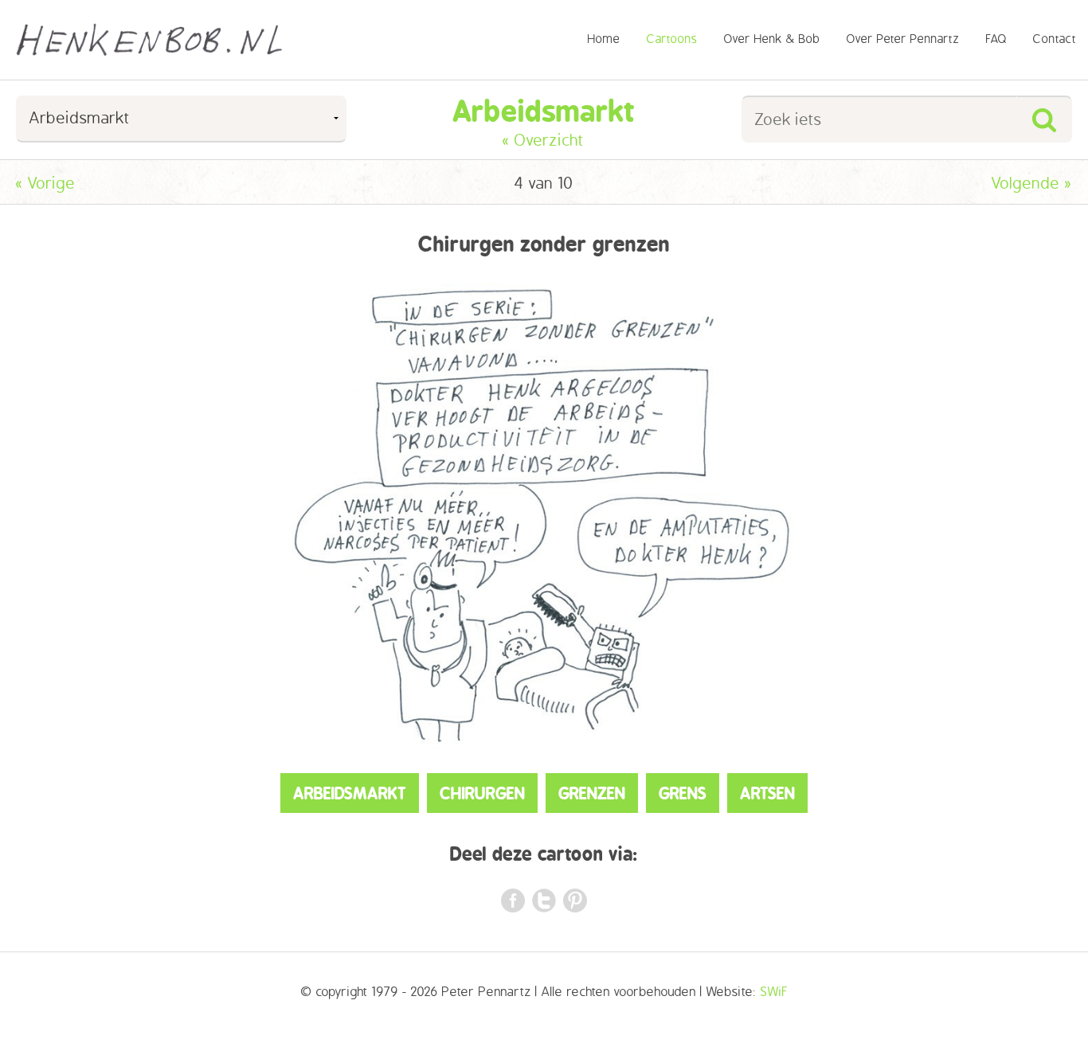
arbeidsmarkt (349, 793)
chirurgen (482, 793)
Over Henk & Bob (772, 39)
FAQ (996, 39)
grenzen (591, 793)
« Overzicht (544, 140)
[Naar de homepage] (149, 40)
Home (604, 39)
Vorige (46, 183)
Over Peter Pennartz (903, 39)
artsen (767, 793)
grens (682, 793)
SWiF (774, 992)
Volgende (1032, 183)
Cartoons (672, 39)
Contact (1055, 39)
